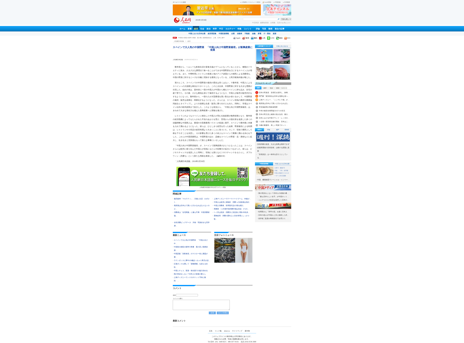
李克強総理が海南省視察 (268, 107)
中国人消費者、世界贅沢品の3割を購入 (228, 205)
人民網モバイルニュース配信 (250, 2)
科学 (215, 29)
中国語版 (278, 2)
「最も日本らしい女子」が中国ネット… (273, 197)
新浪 (247, 38)
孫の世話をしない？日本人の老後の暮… (273, 193)
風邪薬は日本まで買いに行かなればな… (274, 103)
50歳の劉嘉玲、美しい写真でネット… (273, 125)
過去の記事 (279, 29)
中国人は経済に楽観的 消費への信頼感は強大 (231, 202)
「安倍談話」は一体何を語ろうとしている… (272, 156)
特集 (239, 29)
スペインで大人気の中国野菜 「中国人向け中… (191, 241)
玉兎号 (276, 168)
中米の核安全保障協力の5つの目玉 (272, 111)
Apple (238, 38)
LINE (272, 38)
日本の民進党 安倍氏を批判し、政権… (274, 92)
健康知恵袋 (264, 23)
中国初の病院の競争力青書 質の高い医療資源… (191, 248)
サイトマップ (237, 331)
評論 (258, 29)
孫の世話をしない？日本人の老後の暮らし (190, 274)
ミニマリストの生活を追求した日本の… (273, 200)
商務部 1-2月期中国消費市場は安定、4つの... (231, 209)
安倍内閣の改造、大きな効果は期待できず (273, 144)
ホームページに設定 (179, 2)
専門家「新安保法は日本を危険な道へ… (274, 96)
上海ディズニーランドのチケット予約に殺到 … (190, 279)
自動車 (239, 33)
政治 (208, 29)
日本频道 (287, 2)
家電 (259, 33)
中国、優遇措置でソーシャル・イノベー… (273, 180)
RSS (288, 38)
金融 (253, 33)
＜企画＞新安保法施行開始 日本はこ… (274, 122)
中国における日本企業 (196, 33)
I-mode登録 (267, 2)
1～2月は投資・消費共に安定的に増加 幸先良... (232, 212)
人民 (263, 38)
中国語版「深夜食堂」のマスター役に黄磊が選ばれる (195, 38)
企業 (233, 33)
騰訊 (255, 38)
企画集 (273, 23)
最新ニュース (179, 235)
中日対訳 (255, 23)
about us (227, 331)
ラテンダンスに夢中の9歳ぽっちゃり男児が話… (192, 260)
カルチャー (230, 29)
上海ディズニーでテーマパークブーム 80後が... (232, 199)
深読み (259, 129)
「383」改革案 (283, 170)
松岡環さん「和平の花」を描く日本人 (272, 212)
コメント (248, 29)
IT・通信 (267, 33)
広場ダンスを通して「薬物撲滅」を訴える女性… (191, 265)
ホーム (182, 29)
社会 (202, 29)
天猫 (276, 170)
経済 (196, 29)
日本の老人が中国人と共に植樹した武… (273, 215)
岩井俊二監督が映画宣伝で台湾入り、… (273, 218)
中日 (221, 29)
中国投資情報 (224, 33)
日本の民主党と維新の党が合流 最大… (274, 114)
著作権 (247, 331)
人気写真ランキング (264, 46)
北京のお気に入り (284, 23)
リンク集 (218, 331)
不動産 (247, 33)
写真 (264, 29)
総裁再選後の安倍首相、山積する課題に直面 (273, 149)
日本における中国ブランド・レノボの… (274, 118)
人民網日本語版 (179, 41)
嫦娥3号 (282, 168)
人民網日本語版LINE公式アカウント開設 (212, 187)
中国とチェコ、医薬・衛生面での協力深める (191, 271)
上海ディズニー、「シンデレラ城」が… (274, 100)
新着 (190, 29)
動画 (270, 29)
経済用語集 (212, 33)
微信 (281, 38)
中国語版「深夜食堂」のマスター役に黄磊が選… (191, 255)
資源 (274, 33)
